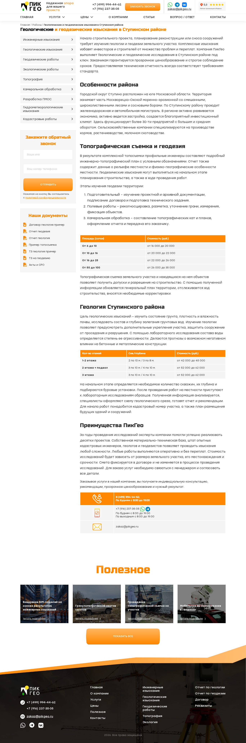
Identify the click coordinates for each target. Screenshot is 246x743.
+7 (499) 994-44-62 (106, 4)
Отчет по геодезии (210, 693)
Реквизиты (203, 705)
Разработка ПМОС (37, 99)
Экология (150, 722)
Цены (84, 17)
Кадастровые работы (40, 119)
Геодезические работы (41, 59)
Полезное (98, 712)
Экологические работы (41, 69)
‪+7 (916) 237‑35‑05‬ (105, 8)
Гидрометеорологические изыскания (43, 109)
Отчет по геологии (210, 687)
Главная (26, 17)
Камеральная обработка (42, 89)
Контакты (218, 17)
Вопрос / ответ (182, 17)
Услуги (54, 17)
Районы (37, 25)
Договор (202, 699)
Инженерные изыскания (41, 39)
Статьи (149, 17)
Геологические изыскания (42, 49)
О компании (118, 17)
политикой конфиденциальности (45, 197)
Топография (33, 79)
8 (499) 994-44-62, (128, 497)
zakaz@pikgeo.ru (179, 9)
